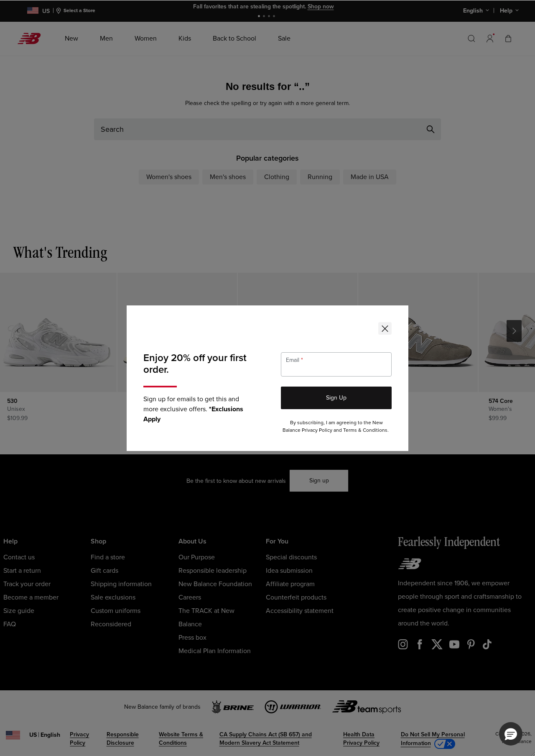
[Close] (385, 328)
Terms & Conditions (365, 430)
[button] (510, 734)
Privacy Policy (317, 430)
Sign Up (336, 397)
